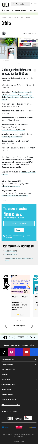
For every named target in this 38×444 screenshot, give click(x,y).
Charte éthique (16, 434)
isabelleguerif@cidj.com (12, 136)
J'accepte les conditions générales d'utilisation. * (18, 237)
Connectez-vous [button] (9, 411)
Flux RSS (10, 434)
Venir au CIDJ (11, 254)
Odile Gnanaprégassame (17, 94)
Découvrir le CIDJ (7, 364)
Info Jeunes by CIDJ (8, 369)
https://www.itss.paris (11, 186)
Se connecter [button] (32, 4)
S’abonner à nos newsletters (11, 405)
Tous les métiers (19, 10)
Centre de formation (8, 384)
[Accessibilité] (5, 337)
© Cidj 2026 (16, 441)
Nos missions (11, 251)
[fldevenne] (4, 33)
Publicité (5, 434)
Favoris (22, 337)
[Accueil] (6, 5)
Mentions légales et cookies (27, 434)
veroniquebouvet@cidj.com (13, 129)
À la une (5, 10)
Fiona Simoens (12, 97)
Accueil (4, 17)
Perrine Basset (18, 92)
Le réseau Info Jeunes (9, 400)
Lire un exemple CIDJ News (13, 218)
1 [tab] (19, 63)
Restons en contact (16, 17)
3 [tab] (20, 321)
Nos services (6, 379)
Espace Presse (6, 389)
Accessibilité (17, 436)
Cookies (22, 441)
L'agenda (4, 374)
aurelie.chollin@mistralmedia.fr (15, 195)
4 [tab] (23, 321)
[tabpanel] (19, 50)
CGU (22, 436)
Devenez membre (7, 394)
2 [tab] (18, 321)
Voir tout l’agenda (19, 326)
